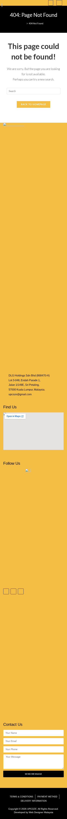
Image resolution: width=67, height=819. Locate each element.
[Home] (25, 23)
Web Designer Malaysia (41, 812)
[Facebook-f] (6, 591)
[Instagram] (13, 591)
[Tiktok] (21, 591)
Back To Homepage (33, 104)
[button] (50, 3)
